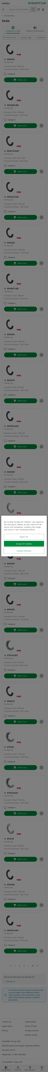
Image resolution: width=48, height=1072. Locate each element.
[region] (24, 536)
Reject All (24, 537)
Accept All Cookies (24, 544)
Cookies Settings (24, 550)
